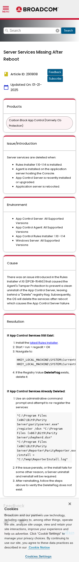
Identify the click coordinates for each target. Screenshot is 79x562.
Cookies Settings (38, 556)
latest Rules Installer (44, 343)
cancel (57, 30)
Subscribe (55, 78)
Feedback (55, 72)
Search (68, 30)
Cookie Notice (39, 547)
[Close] (69, 503)
